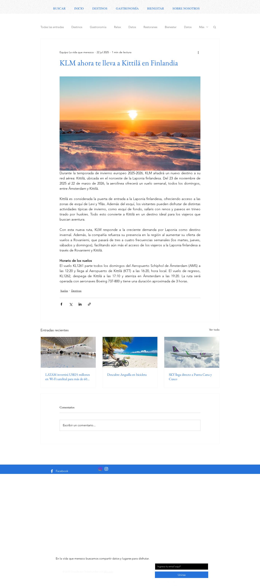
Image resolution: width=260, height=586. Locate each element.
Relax (117, 27)
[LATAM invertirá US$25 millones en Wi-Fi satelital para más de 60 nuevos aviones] (68, 352)
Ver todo (214, 329)
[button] (214, 26)
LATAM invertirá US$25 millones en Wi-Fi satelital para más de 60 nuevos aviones (67, 376)
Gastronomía (98, 27)
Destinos (76, 27)
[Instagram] (106, 468)
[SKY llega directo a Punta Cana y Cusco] (191, 352)
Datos (132, 27)
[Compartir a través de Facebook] (61, 304)
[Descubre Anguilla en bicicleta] (130, 352)
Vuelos (64, 290)
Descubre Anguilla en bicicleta (127, 374)
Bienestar (170, 27)
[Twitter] (175, 584)
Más (201, 27)
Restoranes (150, 27)
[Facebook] (51, 471)
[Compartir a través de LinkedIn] (80, 304)
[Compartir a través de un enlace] (89, 304)
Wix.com (108, 571)
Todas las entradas (52, 27)
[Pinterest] (170, 584)
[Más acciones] (198, 52)
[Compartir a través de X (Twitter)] (71, 304)
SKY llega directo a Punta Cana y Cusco (190, 376)
